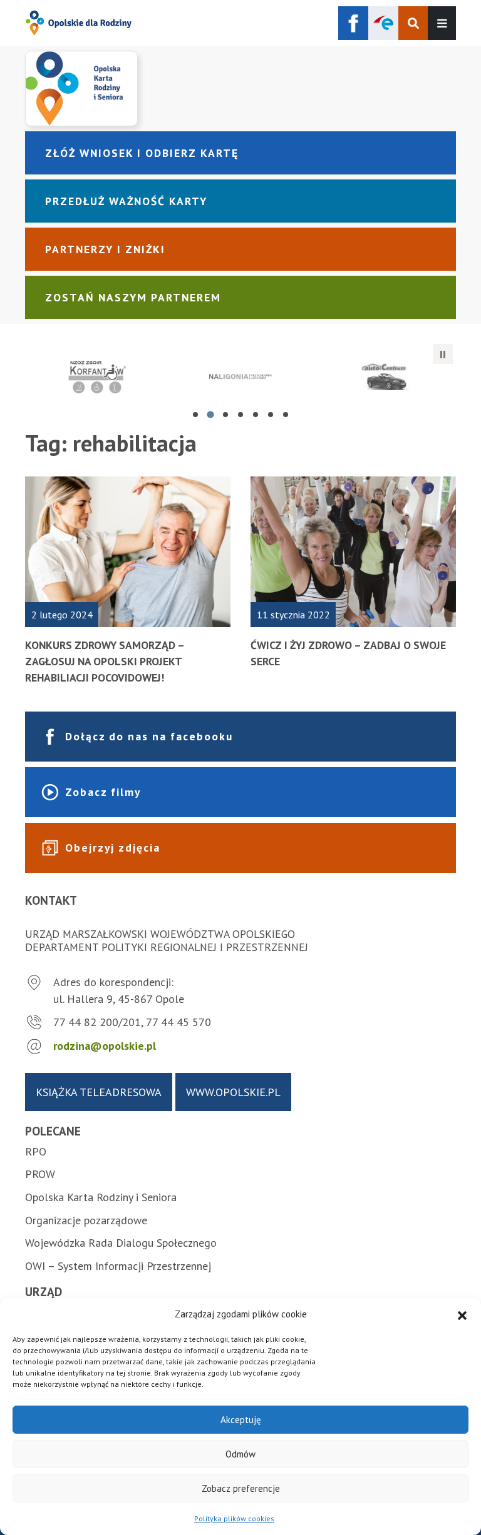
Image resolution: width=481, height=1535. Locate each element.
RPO (35, 1151)
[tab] (195, 414)
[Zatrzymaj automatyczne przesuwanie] (443, 354)
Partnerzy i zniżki (105, 249)
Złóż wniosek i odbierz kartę (142, 153)
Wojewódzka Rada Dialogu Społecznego (121, 1243)
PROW (40, 1174)
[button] (462, 1314)
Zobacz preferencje (241, 1488)
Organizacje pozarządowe (86, 1220)
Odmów (240, 1454)
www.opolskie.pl (233, 1092)
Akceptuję (240, 1420)
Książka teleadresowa (99, 1092)
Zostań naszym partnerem (133, 297)
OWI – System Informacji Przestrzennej (118, 1266)
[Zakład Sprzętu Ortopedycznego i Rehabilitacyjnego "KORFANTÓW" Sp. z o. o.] (96, 376)
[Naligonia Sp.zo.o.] (240, 376)
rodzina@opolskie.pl (104, 1046)
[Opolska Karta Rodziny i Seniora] (240, 88)
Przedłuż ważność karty (126, 201)
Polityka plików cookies (234, 1518)
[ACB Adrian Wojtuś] (384, 376)
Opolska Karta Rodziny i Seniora (101, 1197)
